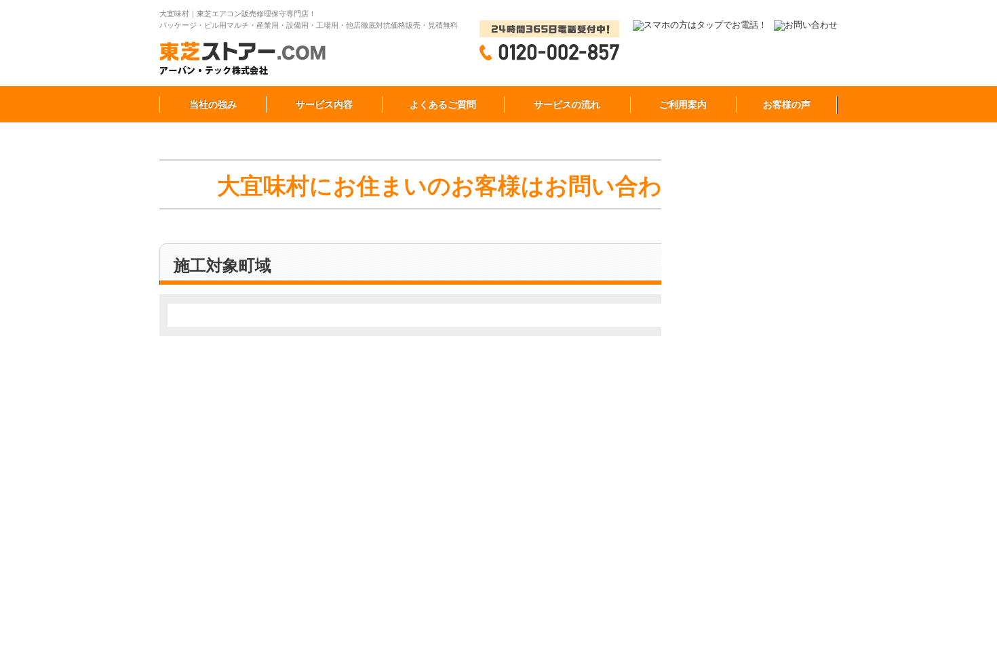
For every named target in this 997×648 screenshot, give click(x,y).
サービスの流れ (567, 104)
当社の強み (213, 104)
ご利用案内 (683, 104)
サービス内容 (324, 104)
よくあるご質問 (443, 104)
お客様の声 (786, 104)
